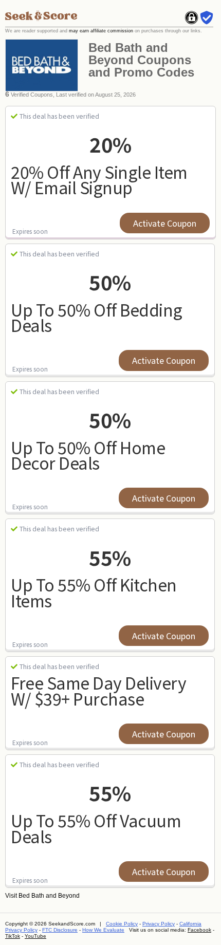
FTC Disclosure (60, 930)
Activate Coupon (164, 223)
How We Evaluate (103, 930)
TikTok (12, 936)
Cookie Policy (122, 924)
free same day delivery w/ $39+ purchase (98, 690)
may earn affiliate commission (101, 30)
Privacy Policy (158, 924)
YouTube (35, 936)
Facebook (199, 930)
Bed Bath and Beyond (49, 895)
